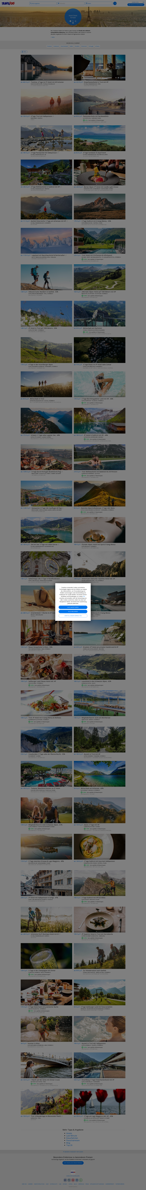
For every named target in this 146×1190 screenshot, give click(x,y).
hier (84, 596)
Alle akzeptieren (73, 607)
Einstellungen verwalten (73, 615)
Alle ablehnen (73, 611)
